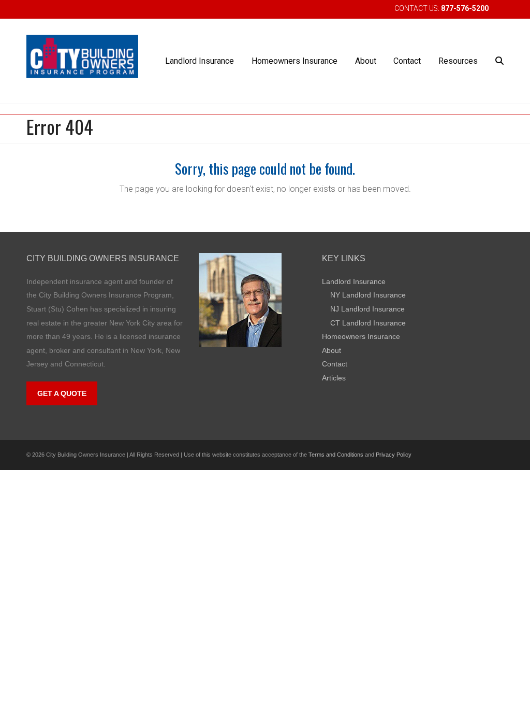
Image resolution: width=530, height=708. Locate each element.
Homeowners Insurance (361, 336)
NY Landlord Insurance (368, 295)
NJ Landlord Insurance (367, 309)
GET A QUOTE (61, 393)
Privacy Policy (393, 454)
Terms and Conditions (335, 454)
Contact (334, 364)
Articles (334, 378)
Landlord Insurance (354, 281)
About (331, 350)
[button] (499, 61)
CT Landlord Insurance (368, 323)
